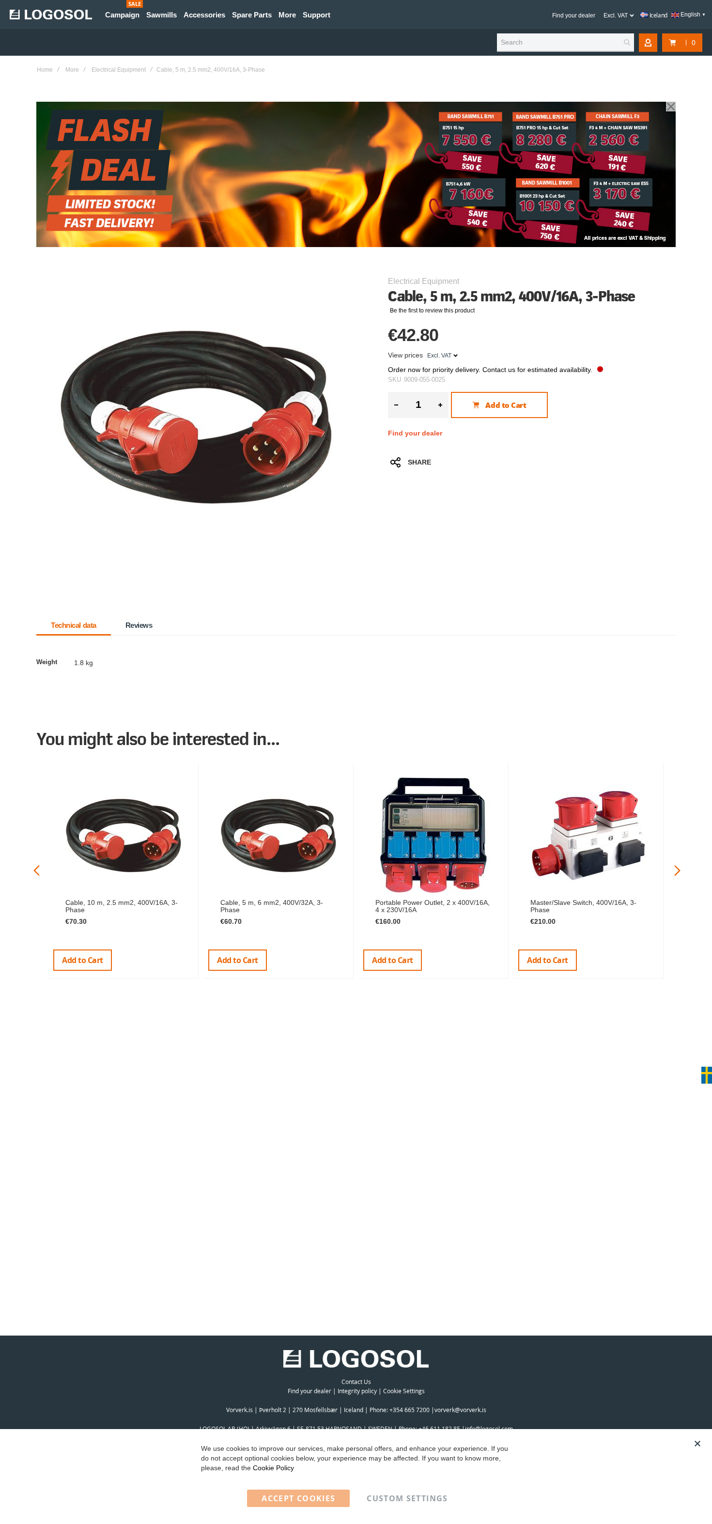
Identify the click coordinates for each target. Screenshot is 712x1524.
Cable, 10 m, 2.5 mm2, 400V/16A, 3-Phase (121, 906)
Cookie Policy (273, 1468)
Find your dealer (573, 15)
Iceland (657, 15)
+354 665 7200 (410, 1410)
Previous (36, 870)
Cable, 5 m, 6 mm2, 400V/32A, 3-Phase (271, 906)
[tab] (73, 625)
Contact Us (356, 1381)
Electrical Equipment (119, 69)
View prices (405, 355)
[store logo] (51, 14)
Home (45, 69)
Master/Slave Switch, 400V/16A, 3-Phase (583, 906)
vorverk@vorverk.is (460, 1410)
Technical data (73, 625)
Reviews (139, 625)
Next (677, 870)
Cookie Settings (404, 1391)
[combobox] (565, 42)
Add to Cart (82, 960)
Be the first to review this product (432, 310)
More (72, 69)
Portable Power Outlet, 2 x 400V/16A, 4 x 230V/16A (432, 906)
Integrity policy (357, 1391)
